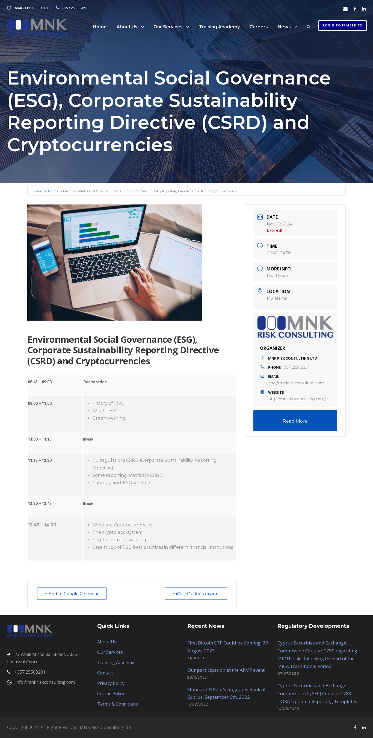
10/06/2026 (288, 708)
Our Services (168, 26)
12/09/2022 (197, 704)
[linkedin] (364, 9)
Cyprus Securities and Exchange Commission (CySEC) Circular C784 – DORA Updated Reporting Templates (317, 693)
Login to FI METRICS (342, 25)
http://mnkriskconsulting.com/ (297, 398)
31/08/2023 (198, 658)
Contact (105, 673)
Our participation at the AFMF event (226, 670)
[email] (345, 9)
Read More (277, 275)
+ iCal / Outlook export (196, 593)
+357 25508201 (296, 367)
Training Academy (219, 26)
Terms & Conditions (117, 704)
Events (53, 191)
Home (100, 26)
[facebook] (355, 9)
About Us (127, 26)
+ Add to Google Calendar (72, 593)
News (284, 26)
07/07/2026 (288, 673)
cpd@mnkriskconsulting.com (296, 383)
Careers (259, 26)
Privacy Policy (111, 683)
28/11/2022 (197, 677)
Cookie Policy (110, 694)
